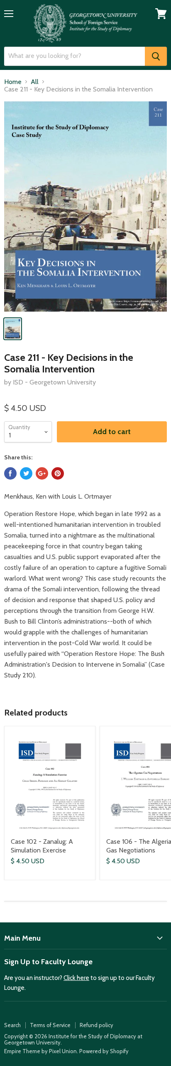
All (35, 82)
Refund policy (96, 1025)
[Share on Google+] (42, 473)
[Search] (156, 56)
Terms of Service (50, 1025)
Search (12, 1025)
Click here (76, 978)
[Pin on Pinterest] (57, 473)
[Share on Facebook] (10, 473)
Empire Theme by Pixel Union (40, 1051)
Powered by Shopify (104, 1051)
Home (13, 82)
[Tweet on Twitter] (26, 473)
